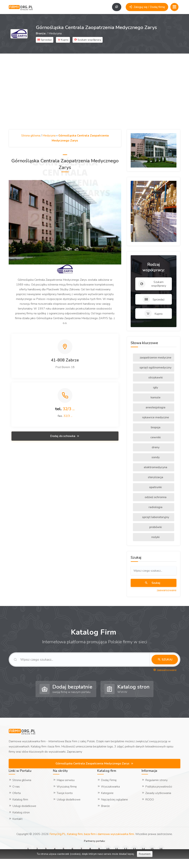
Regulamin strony (156, 780)
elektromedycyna (155, 467)
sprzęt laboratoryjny (155, 517)
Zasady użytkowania (158, 793)
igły (155, 387)
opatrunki (155, 487)
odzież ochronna (155, 497)
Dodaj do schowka (63, 436)
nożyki (155, 537)
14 (143, 849)
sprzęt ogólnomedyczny (155, 368)
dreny (155, 447)
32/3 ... (69, 409)
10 (107, 849)
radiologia (155, 507)
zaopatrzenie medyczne (155, 358)
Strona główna (30, 136)
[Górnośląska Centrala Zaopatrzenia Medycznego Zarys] (65, 222)
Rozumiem (145, 854)
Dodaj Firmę (108, 780)
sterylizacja (155, 477)
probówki (155, 527)
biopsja (155, 427)
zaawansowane (166, 590)
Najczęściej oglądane (114, 799)
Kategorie (107, 793)
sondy (155, 457)
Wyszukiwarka (110, 787)
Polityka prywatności (158, 787)
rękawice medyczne (155, 417)
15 (152, 849)
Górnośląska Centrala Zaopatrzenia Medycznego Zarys (93, 763)
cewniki (155, 437)
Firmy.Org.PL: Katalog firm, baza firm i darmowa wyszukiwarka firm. (92, 834)
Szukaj (155, 583)
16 (160, 849)
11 (116, 849)
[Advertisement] (94, 91)
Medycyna (55, 33)
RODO (149, 799)
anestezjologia (155, 407)
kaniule (155, 397)
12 (125, 849)
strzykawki (155, 377)
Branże (105, 806)
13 (134, 849)
